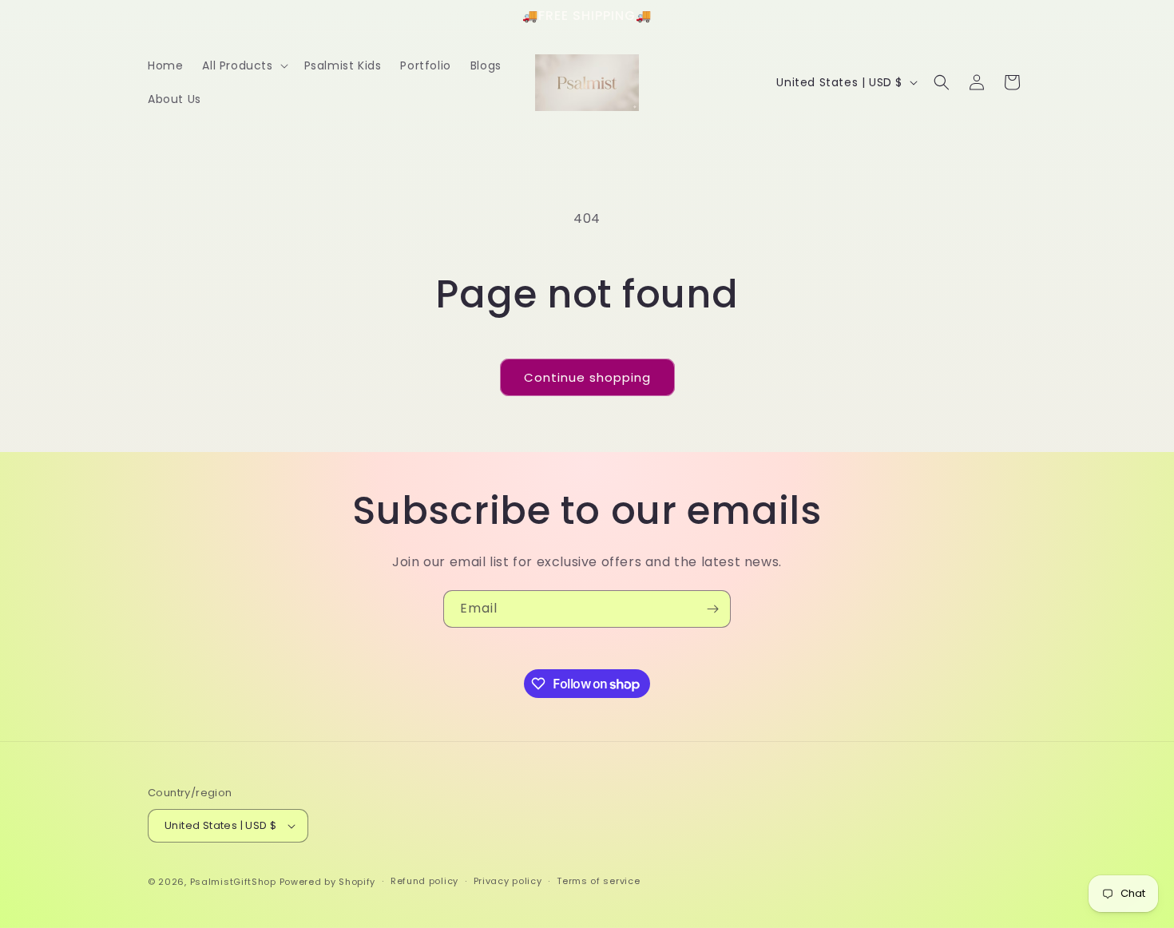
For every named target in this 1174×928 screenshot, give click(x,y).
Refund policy (424, 880)
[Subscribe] (712, 609)
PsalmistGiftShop (233, 881)
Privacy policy (508, 880)
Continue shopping (587, 377)
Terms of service (598, 880)
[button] (243, 65)
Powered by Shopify (328, 881)
